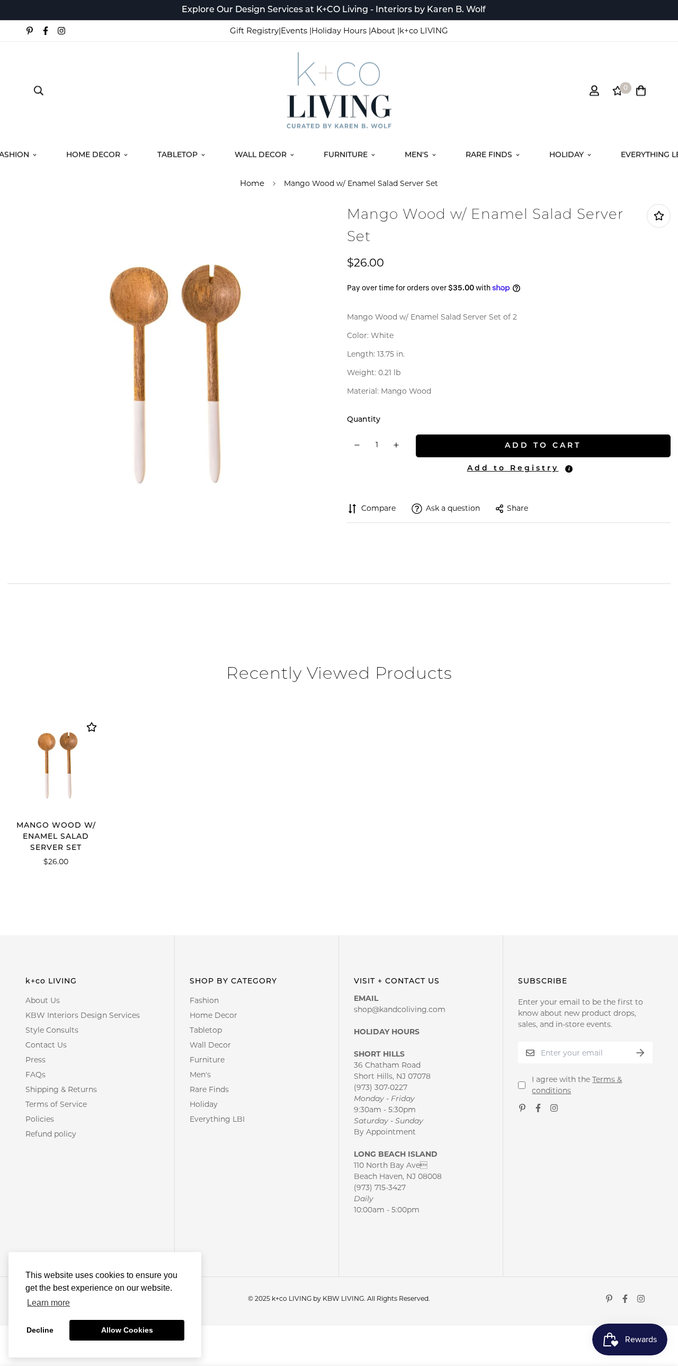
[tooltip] (569, 469)
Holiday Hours (340, 30)
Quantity (363, 420)
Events (295, 30)
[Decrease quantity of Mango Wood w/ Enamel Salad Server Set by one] (357, 445)
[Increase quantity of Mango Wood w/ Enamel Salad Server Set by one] (396, 445)
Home (252, 183)
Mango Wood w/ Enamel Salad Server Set (56, 837)
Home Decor (93, 155)
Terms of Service (56, 1104)
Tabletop (177, 155)
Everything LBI (217, 1119)
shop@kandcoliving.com (399, 1009)
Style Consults (51, 1030)
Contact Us (46, 1045)
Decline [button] (39, 1330)
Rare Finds (489, 155)
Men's (417, 155)
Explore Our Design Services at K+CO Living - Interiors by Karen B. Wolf (334, 10)
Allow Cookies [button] (127, 1330)
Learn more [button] (48, 1302)
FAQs (35, 1074)
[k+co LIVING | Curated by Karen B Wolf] (339, 91)
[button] (511, 468)
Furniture (346, 155)
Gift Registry (254, 30)
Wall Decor (261, 155)
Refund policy (50, 1134)
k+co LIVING (423, 30)
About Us (42, 1000)
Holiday (566, 155)
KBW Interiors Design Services (82, 1015)
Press (35, 1060)
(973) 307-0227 (380, 1087)
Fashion (204, 1000)
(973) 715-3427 (380, 1187)
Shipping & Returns (61, 1089)
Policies (39, 1119)
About (384, 30)
